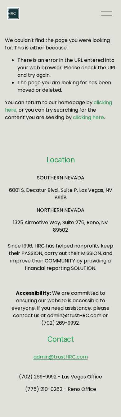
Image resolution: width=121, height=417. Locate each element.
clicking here (88, 117)
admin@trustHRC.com (61, 356)
